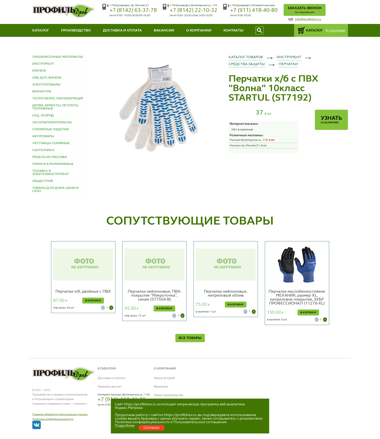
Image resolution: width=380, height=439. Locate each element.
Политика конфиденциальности (52, 419)
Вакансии (161, 386)
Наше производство (168, 395)
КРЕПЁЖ (39, 70)
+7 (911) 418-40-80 (254, 10)
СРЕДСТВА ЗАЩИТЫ (247, 64)
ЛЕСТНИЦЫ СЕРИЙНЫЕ (51, 143)
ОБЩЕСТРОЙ (42, 181)
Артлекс (80, 403)
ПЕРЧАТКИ (288, 64)
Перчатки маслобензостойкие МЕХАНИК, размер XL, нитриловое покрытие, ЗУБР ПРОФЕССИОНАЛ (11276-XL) (297, 298)
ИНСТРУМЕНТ (43, 64)
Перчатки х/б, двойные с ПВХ (83, 292)
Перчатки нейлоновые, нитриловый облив (225, 294)
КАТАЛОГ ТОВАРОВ (246, 57)
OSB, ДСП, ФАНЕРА (46, 77)
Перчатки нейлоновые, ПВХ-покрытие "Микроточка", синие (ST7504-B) (154, 296)
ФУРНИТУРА (41, 91)
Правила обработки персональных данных (60, 414)
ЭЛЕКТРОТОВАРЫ (46, 84)
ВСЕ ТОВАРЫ (190, 338)
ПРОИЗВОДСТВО (76, 30)
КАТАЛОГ (40, 30)
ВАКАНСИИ (164, 30)
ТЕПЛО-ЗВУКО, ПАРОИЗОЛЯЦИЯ (57, 98)
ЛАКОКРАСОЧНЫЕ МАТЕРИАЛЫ (57, 57)
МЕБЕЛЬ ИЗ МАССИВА (49, 157)
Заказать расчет (110, 386)
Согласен (151, 427)
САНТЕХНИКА (43, 150)
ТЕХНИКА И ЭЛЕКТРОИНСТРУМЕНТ (50, 173)
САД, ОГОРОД (43, 115)
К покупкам (335, 30)
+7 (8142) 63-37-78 (133, 10)
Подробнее (125, 426)
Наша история (164, 378)
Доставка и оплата (111, 378)
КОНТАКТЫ (233, 30)
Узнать (331, 120)
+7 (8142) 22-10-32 (193, 10)
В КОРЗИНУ (93, 300)
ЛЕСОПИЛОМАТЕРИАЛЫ (52, 122)
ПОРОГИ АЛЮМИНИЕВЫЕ (53, 164)
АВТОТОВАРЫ (43, 136)
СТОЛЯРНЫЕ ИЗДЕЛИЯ (50, 129)
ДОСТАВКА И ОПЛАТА (122, 30)
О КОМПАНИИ (198, 30)
